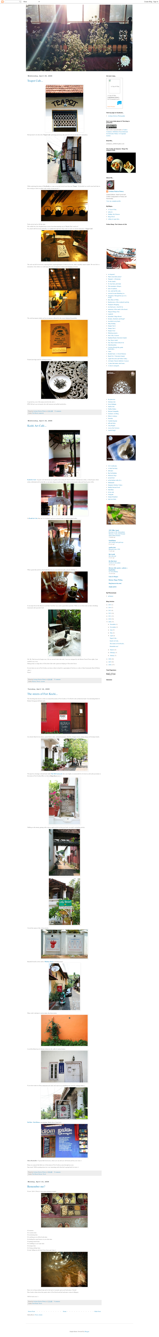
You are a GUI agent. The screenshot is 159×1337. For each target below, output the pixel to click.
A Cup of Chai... (112, 209)
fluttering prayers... (113, 333)
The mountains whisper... (115, 286)
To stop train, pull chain (114, 284)
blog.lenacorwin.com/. (115, 583)
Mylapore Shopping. (113, 304)
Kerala (34, 681)
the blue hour (113, 561)
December (113, 624)
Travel (38, 681)
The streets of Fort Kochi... (42, 694)
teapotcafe (41, 413)
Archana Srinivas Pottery (116, 191)
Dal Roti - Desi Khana (33, 1122)
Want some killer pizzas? (115, 277)
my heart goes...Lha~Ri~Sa (115, 307)
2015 (110, 605)
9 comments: (57, 1301)
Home (64, 1311)
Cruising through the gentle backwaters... (115, 348)
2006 (110, 665)
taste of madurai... (113, 288)
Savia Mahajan (112, 404)
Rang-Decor (111, 216)
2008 (110, 659)
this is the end (112, 556)
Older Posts (97, 1311)
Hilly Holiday (112, 323)
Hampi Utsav (111, 331)
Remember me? (36, 1186)
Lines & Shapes (113, 577)
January (112, 655)
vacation (43, 681)
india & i (110, 212)
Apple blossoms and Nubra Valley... (118, 358)
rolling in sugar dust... (114, 219)
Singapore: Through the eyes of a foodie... (117, 296)
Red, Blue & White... (114, 300)
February (112, 652)
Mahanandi (111, 482)
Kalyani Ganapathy (113, 411)
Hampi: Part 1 (112, 328)
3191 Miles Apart (114, 530)
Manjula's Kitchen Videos (115, 485)
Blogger (87, 1331)
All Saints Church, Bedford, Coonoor (118, 361)
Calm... (110, 351)
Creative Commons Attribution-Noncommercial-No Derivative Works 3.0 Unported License (117, 132)
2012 (110, 613)
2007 (110, 662)
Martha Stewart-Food (114, 487)
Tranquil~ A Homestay (114, 279)
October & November (114, 563)
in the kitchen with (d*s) (114, 480)
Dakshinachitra (112, 345)
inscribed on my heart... (114, 321)
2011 (110, 616)
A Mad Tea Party (112, 468)
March (112, 650)
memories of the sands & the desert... (118, 309)
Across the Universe (113, 428)
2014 (110, 607)
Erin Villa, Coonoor (113, 335)
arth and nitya (111, 423)
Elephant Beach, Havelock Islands (117, 338)
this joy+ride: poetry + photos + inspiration (118, 569)
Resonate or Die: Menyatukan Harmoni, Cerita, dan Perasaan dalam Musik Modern (117, 533)
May (111, 633)
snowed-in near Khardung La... (116, 293)
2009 (110, 622)
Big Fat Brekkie (112, 473)
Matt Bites (111, 490)
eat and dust (111, 478)
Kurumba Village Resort (115, 316)
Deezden (110, 418)
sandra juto (112, 547)
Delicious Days (112, 475)
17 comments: (57, 679)
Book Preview (111, 106)
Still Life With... (112, 499)
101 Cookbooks (112, 466)
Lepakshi (110, 314)
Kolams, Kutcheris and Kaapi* (116, 319)
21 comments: (58, 411)
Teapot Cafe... (35, 80)
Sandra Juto (111, 406)
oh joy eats (111, 492)
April (111, 635)
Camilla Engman (112, 421)
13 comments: (57, 1172)
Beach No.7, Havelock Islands (116, 356)
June (111, 630)
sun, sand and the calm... (115, 291)
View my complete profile (113, 201)
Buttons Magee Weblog (115, 580)
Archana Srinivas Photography (116, 116)
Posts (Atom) (38, 1315)
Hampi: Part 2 (112, 326)
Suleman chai (111, 402)
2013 (110, 610)
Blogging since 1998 (114, 549)
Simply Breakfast (113, 497)
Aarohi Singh (111, 430)
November (113, 627)
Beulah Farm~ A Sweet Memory (117, 354)
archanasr (110, 596)
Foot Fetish (35, 1303)
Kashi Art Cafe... (36, 425)
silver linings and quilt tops (116, 542)
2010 (110, 619)
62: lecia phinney (113, 571)
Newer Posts (31, 1311)
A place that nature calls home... (116, 363)
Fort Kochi (35, 413)
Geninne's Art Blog (113, 413)
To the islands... (112, 281)
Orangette (110, 494)
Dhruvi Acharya (112, 416)
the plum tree (111, 399)
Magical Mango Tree (113, 312)
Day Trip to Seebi (113, 340)
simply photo (113, 587)
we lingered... (111, 274)
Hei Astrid (112, 554)
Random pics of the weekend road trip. (118, 302)
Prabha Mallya (112, 409)
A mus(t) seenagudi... (114, 366)
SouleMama (112, 541)
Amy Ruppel (111, 425)
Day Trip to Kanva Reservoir (116, 342)
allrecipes (110, 471)
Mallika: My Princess (114, 214)
